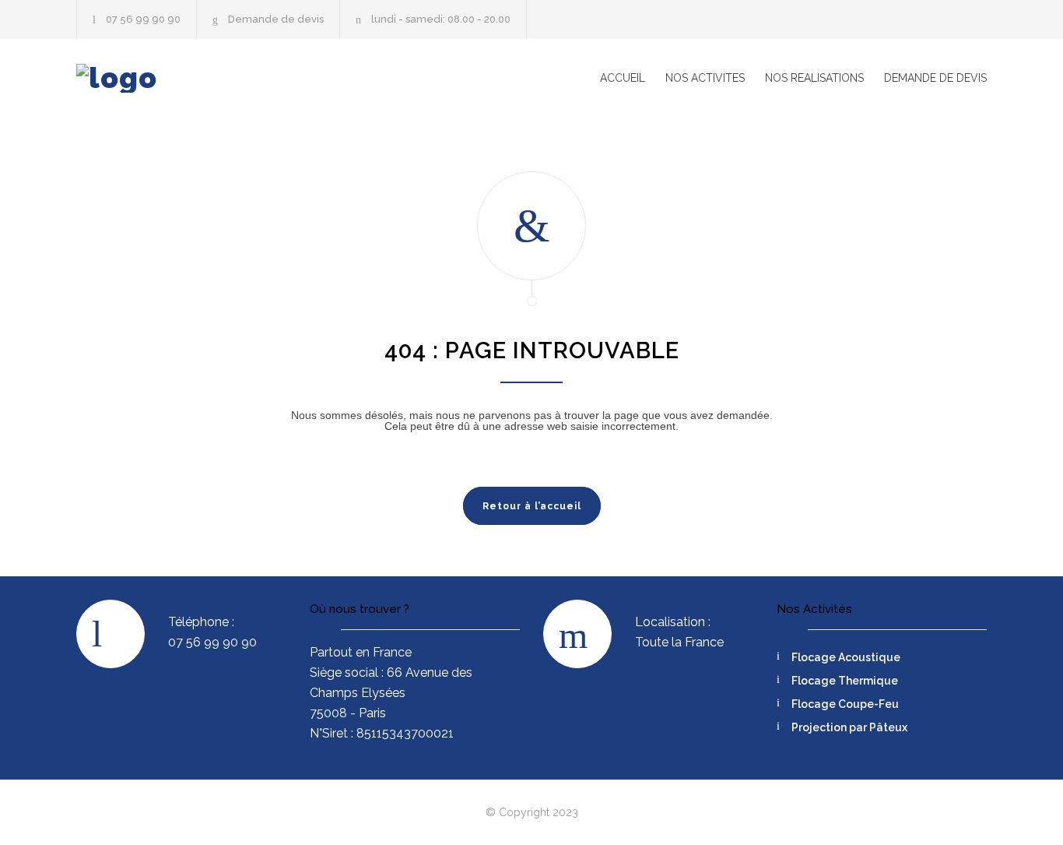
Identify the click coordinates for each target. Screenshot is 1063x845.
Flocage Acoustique (845, 657)
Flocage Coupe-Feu (845, 704)
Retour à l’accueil (531, 506)
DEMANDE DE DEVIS (935, 78)
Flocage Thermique (844, 680)
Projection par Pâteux (849, 727)
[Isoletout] (220, 78)
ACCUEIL (622, 78)
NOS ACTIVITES (705, 78)
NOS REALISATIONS (814, 78)
